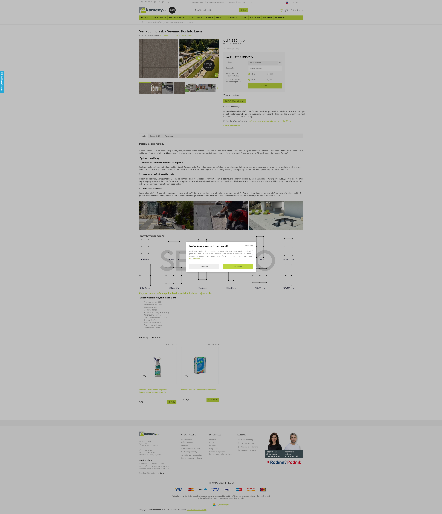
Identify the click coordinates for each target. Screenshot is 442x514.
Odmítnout (249, 245)
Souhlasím (238, 266)
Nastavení (204, 266)
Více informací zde (196, 259)
